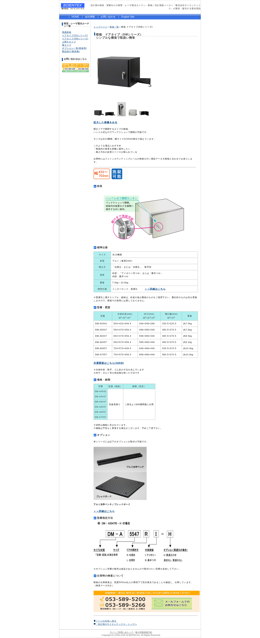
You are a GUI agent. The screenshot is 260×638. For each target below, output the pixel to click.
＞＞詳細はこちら (155, 288)
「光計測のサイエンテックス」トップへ (116, 624)
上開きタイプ (69, 42)
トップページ (100, 27)
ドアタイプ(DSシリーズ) (75, 35)
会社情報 (90, 16)
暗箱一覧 (114, 27)
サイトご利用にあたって (121, 632)
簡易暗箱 (66, 32)
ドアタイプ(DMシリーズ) (75, 38)
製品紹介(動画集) (71, 51)
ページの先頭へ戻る (106, 621)
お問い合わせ (108, 16)
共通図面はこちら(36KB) (109, 363)
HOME (75, 16)
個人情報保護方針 (143, 632)
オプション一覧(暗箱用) (74, 48)
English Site (127, 16)
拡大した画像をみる (105, 122)
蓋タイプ (66, 45)
